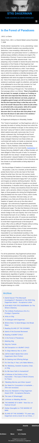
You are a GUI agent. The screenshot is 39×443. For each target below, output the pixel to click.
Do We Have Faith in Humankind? (17, 371)
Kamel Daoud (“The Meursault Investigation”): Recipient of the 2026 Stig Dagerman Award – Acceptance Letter (20, 300)
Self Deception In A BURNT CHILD (17, 347)
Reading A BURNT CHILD (14, 335)
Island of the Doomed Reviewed (16, 331)
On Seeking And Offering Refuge (16, 359)
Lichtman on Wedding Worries (15, 399)
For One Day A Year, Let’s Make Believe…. (19, 362)
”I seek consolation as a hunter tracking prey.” (19, 18)
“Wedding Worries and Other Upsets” (18, 382)
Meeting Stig (9, 341)
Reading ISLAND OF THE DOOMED (17, 328)
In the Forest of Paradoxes (14, 338)
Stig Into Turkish (10, 344)
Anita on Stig (9, 316)
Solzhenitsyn (31, 148)
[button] (36, 21)
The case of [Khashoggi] (13, 396)
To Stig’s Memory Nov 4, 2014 (15, 351)
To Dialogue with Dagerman (15, 320)
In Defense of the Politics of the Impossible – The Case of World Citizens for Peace (19, 376)
